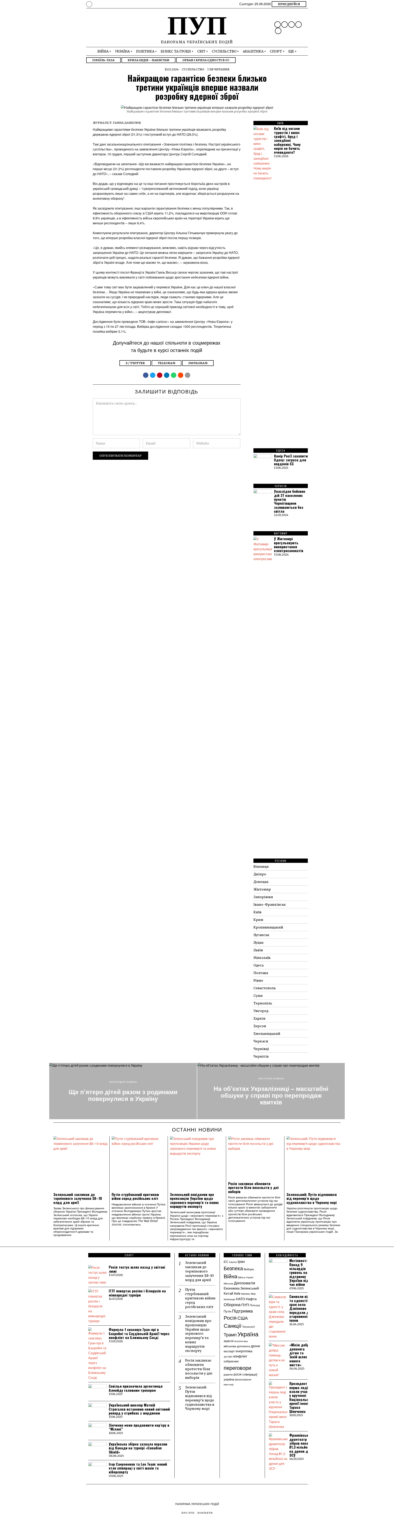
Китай (228, 1293)
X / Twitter (135, 363)
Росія (230, 1317)
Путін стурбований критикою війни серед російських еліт (135, 1196)
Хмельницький (266, 1034)
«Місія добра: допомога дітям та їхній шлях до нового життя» (300, 1355)
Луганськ (261, 935)
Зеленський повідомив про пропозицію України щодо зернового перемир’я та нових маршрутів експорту (194, 1200)
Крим (258, 920)
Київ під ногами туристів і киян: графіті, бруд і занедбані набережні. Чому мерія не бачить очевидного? (287, 140)
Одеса (258, 965)
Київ (257, 912)
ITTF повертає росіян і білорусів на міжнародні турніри (137, 1293)
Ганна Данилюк (127, 123)
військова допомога (237, 1346)
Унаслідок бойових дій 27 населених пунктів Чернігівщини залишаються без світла (289, 501)
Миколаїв (261, 958)
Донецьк (261, 882)
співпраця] (249, 1374)
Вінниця (261, 866)
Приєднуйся (289, 4)
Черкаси (260, 1041)
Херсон (259, 1026)
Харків (259, 1018)
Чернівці (261, 1049)
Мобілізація (229, 1299)
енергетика (244, 1350)
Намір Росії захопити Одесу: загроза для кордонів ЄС (291, 460)
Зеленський (249, 1288)
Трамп (230, 1334)
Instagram (197, 363)
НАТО (240, 1298)
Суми (258, 996)
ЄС (226, 1261)
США (242, 1318)
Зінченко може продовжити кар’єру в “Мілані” (139, 1427)
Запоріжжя (263, 897)
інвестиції (229, 1384)
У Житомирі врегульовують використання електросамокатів (288, 545)
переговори (237, 1367)
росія (238, 1374)
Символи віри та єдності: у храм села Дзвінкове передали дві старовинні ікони (300, 1308)
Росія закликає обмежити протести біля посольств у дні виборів (253, 1187)
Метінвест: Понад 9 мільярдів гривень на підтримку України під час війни (299, 1272)
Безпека (233, 1268)
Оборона (232, 1304)
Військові (228, 1283)
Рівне (258, 980)
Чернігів (261, 1056)
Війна (230, 1276)
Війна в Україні (245, 1277)
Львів (258, 950)
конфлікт (240, 1356)
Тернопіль (262, 1003)
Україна (247, 1333)
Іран (241, 1261)
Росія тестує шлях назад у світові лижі (137, 1269)
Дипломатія (244, 1282)
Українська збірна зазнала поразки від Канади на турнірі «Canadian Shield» (138, 1448)
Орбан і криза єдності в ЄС (205, 60)
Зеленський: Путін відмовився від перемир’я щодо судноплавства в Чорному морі (311, 1198)
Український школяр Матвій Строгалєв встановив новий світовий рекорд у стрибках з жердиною (139, 1409)
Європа (233, 1261)
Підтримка (242, 1311)
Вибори (249, 1269)
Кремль (245, 1293)
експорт (229, 1351)
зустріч (228, 1356)
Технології (248, 1327)
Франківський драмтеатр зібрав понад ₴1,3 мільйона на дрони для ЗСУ (300, 1445)
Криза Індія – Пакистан (148, 60)
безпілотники (241, 1341)
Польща (255, 1305)
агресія (229, 1340)
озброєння (231, 1361)
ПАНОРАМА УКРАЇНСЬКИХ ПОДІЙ (197, 1504)
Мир (253, 1293)
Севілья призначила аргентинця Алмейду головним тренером (136, 1388)
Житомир (262, 889)
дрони (255, 1345)
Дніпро (259, 874)
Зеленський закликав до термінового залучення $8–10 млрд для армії (77, 1198)
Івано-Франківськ (269, 904)
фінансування (243, 1379)
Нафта (251, 1298)
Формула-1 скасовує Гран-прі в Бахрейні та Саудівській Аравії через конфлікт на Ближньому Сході (139, 1333)
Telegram (166, 363)
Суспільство (193, 69)
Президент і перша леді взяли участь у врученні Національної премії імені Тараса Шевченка (300, 1397)
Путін (227, 1311)
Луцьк (258, 942)
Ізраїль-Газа (103, 60)
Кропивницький (268, 927)
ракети (228, 1374)
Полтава (260, 973)
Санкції (232, 1325)
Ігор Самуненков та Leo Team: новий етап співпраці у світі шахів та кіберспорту (138, 1468)
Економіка (231, 1288)
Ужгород (260, 1011)
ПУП (245, 1304)
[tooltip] (277, 24)
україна (229, 1379)
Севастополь (264, 988)
